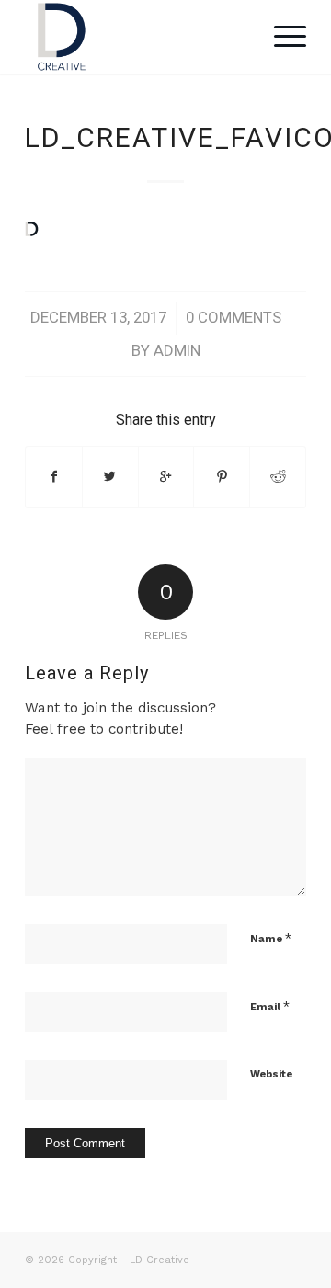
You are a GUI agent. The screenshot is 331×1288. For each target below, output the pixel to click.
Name (270, 938)
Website (271, 1074)
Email (270, 1006)
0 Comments (233, 317)
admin (177, 350)
